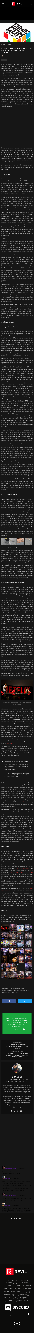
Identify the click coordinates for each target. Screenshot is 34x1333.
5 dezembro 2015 (11, 776)
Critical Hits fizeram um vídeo (21, 872)
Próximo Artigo (17, 1051)
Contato (11, 1280)
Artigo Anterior (17, 1042)
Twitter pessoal (27, 802)
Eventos (4, 60)
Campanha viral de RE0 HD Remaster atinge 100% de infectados (17, 1055)
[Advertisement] (17, 127)
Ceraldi (6, 56)
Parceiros (10, 1285)
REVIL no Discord (24, 1285)
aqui (8, 743)
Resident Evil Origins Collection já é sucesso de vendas (17, 1046)
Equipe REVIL (23, 1280)
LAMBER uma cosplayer (21, 868)
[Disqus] (17, 1140)
